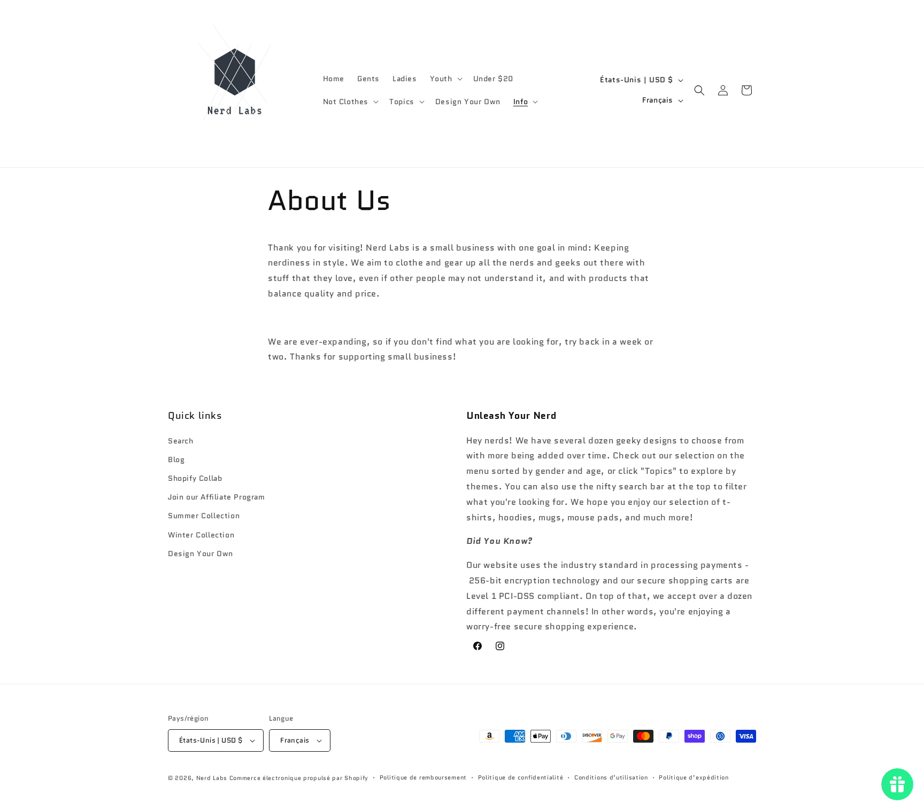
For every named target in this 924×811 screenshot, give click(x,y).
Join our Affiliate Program (216, 497)
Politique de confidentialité (521, 777)
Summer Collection (204, 515)
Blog (176, 459)
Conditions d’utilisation (611, 777)
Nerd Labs (211, 778)
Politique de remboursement (423, 777)
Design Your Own (200, 553)
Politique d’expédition (693, 777)
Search (181, 440)
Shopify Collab (195, 478)
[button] (445, 78)
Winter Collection (201, 534)
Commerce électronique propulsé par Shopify (298, 778)
